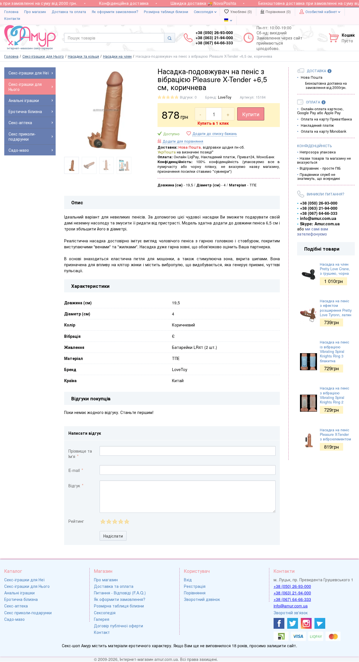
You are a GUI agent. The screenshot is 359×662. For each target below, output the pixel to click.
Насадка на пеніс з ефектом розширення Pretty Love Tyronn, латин (336, 307)
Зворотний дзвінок (202, 599)
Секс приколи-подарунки (28, 612)
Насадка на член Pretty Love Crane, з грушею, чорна (335, 269)
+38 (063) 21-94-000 (292, 593)
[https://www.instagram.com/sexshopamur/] (306, 623)
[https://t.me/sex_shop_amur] (319, 623)
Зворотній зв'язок (291, 612)
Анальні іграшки (19, 593)
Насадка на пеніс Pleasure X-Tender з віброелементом (335, 434)
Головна (11, 11)
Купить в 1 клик (213, 123)
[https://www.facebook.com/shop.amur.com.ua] (279, 623)
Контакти (12, 18)
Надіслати (113, 536)
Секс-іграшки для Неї (24, 579)
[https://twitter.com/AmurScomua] (292, 623)
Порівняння (194, 593)
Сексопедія (204, 11)
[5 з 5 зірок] (126, 521)
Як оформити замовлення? (115, 11)
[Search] (169, 38)
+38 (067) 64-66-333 (292, 599)
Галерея (101, 619)
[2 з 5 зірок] (109, 521)
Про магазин (35, 11)
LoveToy (224, 97)
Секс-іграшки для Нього (27, 586)
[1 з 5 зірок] (103, 521)
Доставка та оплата (69, 11)
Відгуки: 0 (188, 97)
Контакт (102, 632)
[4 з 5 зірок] (120, 521)
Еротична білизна (21, 599)
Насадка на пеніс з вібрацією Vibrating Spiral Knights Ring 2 (334, 395)
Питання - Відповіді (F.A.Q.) (120, 593)
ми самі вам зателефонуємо (312, 231)
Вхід (188, 579)
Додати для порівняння (183, 141)
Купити (250, 114)
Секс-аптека (16, 606)
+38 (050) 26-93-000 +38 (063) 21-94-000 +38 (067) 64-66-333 (214, 37)
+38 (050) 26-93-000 (292, 586)
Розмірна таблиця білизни (166, 11)
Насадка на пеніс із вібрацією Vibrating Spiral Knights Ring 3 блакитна (334, 351)
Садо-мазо (14, 619)
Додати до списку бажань (214, 133)
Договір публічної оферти (118, 625)
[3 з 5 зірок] (114, 521)
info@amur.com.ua (291, 606)
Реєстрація (194, 586)
